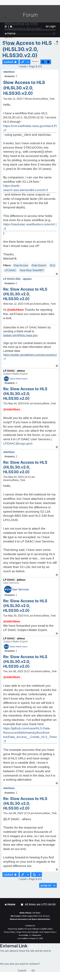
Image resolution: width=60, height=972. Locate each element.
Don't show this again (15, 45)
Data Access (21, 265)
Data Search (39, 265)
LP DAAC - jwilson (14, 579)
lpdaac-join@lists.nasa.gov (20, 335)
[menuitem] (22, 904)
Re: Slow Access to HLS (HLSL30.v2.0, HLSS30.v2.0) (25, 294)
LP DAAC (10, 270)
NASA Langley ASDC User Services (36, 916)
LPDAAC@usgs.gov (17, 443)
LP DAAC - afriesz (14, 370)
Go (33, 970)
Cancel (22, 970)
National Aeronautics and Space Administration (30, 919)
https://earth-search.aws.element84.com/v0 (24, 188)
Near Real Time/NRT (32, 270)
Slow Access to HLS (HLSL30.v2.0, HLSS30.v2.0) (27, 49)
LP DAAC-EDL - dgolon (17, 279)
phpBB (20, 929)
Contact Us (30, 926)
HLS (52, 265)
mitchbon (9, 71)
